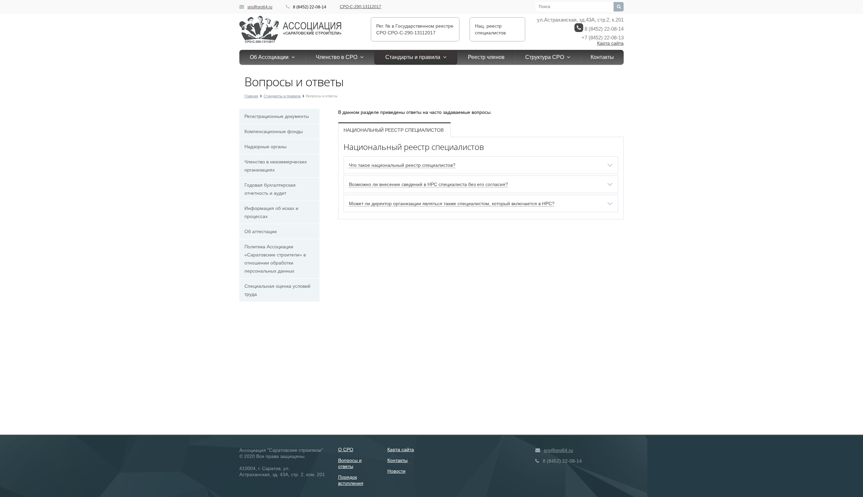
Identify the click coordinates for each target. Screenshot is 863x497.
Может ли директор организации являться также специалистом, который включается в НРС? (452, 203)
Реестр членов (486, 57)
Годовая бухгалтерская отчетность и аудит (270, 189)
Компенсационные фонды (273, 131)
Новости (396, 471)
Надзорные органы (265, 146)
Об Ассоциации (270, 57)
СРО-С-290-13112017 (360, 6)
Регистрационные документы (276, 116)
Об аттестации (260, 231)
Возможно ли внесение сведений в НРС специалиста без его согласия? (428, 184)
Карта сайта (610, 43)
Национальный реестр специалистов (394, 130)
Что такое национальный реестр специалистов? (402, 165)
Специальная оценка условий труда (277, 290)
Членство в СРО (338, 57)
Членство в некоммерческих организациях (275, 166)
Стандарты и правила (414, 57)
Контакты (602, 57)
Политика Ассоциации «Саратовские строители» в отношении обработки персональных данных (275, 259)
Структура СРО (546, 57)
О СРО (345, 449)
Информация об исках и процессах (271, 212)
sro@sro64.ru (259, 7)
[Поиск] (619, 6)
